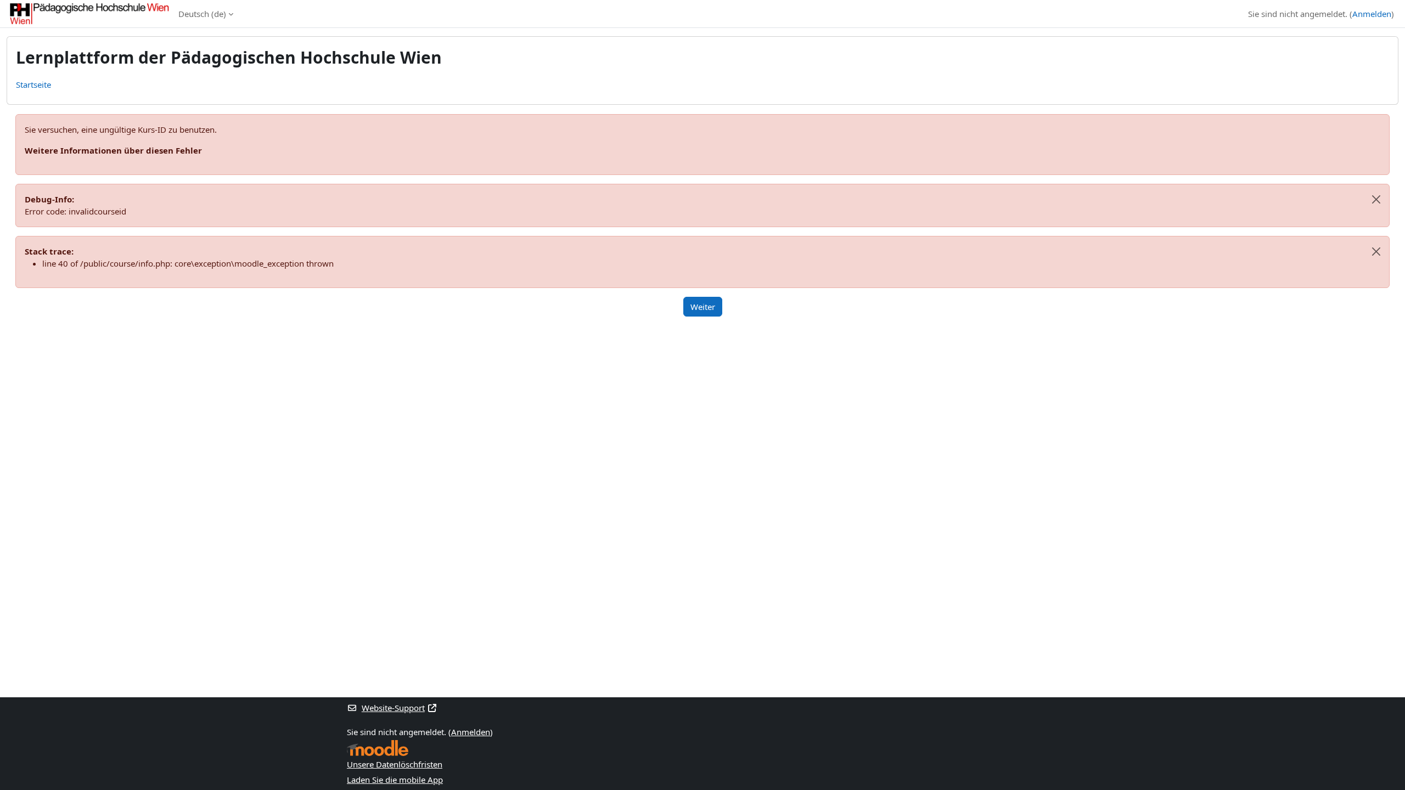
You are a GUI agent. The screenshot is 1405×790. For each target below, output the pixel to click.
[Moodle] (377, 748)
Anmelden (1371, 13)
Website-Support (393, 707)
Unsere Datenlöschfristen (394, 764)
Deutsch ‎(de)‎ (202, 13)
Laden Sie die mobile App (395, 779)
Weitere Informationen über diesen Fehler (113, 150)
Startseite (33, 84)
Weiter (702, 306)
